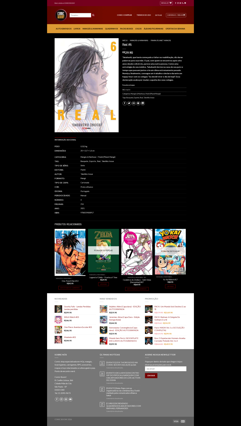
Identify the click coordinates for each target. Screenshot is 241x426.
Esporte (136, 98)
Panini (83, 170)
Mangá (83, 178)
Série (83, 165)
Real (141, 98)
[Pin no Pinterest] (138, 103)
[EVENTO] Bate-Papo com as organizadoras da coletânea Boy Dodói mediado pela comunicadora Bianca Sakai (123, 392)
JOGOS (138, 29)
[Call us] (183, 3)
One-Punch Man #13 (70, 281)
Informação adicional (65, 140)
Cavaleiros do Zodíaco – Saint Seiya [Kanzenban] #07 (137, 281)
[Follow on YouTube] (185, 3)
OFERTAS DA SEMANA (175, 29)
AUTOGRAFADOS (63, 29)
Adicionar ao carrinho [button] (70, 288)
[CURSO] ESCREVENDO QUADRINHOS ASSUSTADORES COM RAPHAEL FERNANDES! (123, 405)
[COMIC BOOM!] (61, 15)
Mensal (83, 195)
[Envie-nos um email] (180, 3)
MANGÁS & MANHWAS (93, 29)
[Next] (186, 261)
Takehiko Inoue (149, 98)
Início (125, 40)
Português (85, 191)
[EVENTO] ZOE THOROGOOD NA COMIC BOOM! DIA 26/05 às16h (122, 363)
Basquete (129, 98)
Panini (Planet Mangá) (161, 40)
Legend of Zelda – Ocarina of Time (103, 277)
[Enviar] (93, 15)
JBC (145, 277)
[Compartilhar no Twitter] (129, 103)
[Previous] (55, 261)
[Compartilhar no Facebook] (125, 103)
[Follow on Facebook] (175, 3)
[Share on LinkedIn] (143, 103)
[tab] (65, 139)
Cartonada (85, 183)
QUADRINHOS (111, 29)
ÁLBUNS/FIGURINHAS (153, 29)
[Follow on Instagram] (178, 3)
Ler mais (103, 284)
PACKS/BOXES (126, 29)
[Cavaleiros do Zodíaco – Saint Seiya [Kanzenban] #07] (136, 252)
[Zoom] (57, 129)
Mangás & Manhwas (139, 40)
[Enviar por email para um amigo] (134, 103)
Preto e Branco (87, 187)
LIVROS (77, 29)
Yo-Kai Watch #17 (170, 280)
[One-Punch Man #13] (70, 252)
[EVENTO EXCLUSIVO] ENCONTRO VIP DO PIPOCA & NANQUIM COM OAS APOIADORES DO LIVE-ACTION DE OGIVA (123, 376)
